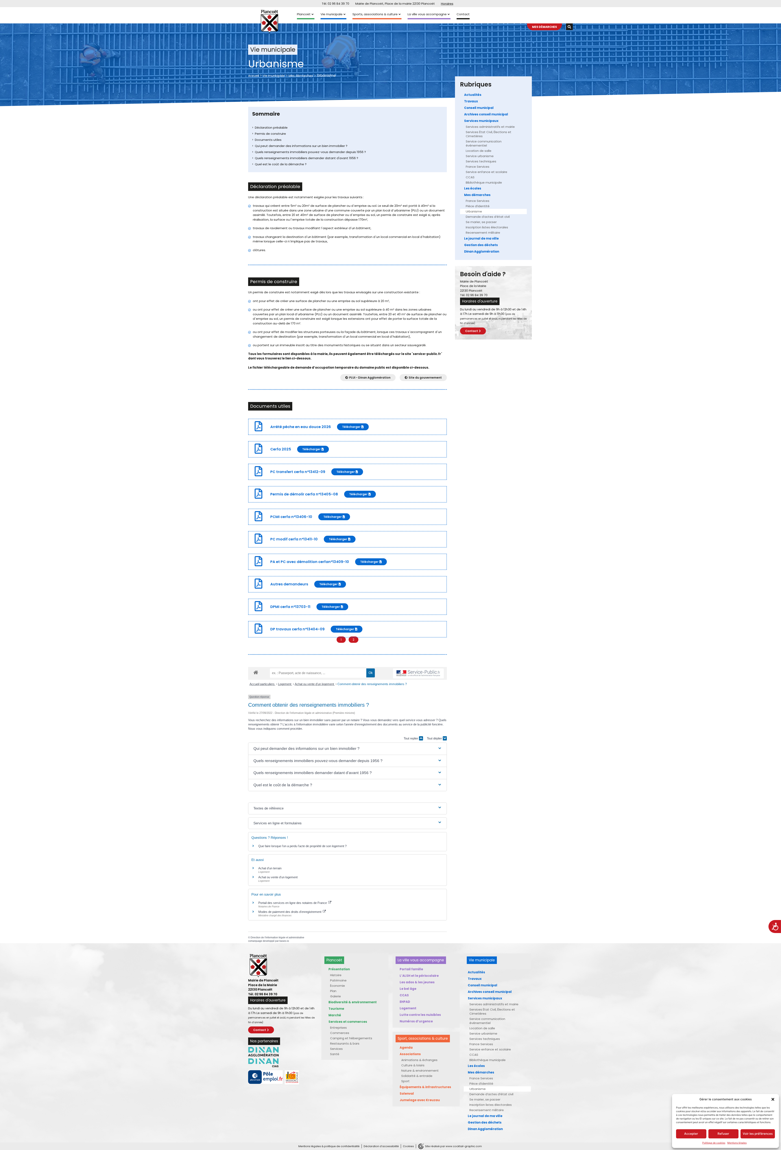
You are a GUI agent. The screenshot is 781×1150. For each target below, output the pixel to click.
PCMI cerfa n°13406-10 (291, 516)
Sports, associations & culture (375, 14)
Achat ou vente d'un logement (315, 684)
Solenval (407, 1093)
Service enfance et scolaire (486, 172)
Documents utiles (268, 140)
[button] (773, 1099)
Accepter (691, 1134)
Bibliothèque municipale (484, 182)
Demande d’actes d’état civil (488, 217)
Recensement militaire (483, 232)
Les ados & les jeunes (417, 982)
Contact (463, 14)
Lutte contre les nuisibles (420, 1015)
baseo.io (284, 941)
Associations (410, 1054)
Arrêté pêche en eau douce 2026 (300, 426)
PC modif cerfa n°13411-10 (294, 539)
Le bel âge (408, 989)
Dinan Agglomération (481, 251)
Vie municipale (332, 14)
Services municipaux (481, 121)
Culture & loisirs (412, 1065)
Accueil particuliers (262, 684)
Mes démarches (301, 75)
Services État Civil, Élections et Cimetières (488, 134)
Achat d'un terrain (269, 868)
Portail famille (411, 969)
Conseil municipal (479, 108)
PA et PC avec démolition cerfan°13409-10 (309, 561)
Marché (334, 1015)
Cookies (408, 1146)
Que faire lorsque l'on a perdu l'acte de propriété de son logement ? (302, 846)
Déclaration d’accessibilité (381, 1146)
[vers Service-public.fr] (418, 673)
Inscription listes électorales (487, 227)
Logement (285, 684)
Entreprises (338, 1027)
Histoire (335, 975)
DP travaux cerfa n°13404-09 (297, 629)
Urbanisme (474, 211)
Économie (337, 986)
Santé (334, 1054)
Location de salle (478, 151)
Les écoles (472, 188)
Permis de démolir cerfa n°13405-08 (304, 494)
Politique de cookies (713, 1142)
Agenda (406, 1047)
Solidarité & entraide (416, 1076)
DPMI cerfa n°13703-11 (290, 606)
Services (336, 1049)
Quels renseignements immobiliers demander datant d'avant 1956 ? (306, 158)
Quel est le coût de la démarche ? (281, 164)
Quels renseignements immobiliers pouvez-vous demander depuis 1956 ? (310, 152)
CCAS (470, 177)
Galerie (335, 996)
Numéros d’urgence (416, 1021)
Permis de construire (270, 133)
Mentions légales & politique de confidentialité (329, 1146)
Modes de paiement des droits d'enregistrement (290, 911)
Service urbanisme (480, 156)
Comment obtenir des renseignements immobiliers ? (372, 684)
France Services (477, 166)
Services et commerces (347, 1022)
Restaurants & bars (344, 1043)
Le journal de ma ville (481, 238)
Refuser (723, 1134)
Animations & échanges (419, 1060)
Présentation (339, 969)
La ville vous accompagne (427, 14)
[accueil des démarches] (255, 672)
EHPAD (405, 1002)
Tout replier (411, 738)
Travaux (471, 101)
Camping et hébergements (351, 1038)
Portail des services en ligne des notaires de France (293, 903)
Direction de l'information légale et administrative (277, 937)
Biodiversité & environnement (352, 1002)
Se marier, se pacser (481, 222)
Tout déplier (435, 738)
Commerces (339, 1033)
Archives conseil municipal (486, 114)
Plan (333, 991)
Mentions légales (737, 1142)
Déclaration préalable (271, 127)
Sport (405, 1081)
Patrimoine (338, 980)
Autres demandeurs (289, 584)
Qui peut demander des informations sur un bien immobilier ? (301, 146)
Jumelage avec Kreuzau (420, 1100)
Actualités (472, 95)
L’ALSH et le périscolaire (419, 976)
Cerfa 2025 (280, 449)
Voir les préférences (758, 1134)
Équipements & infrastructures (425, 1087)
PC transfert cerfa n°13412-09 (297, 471)
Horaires (447, 3)
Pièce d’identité (478, 206)
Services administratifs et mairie (490, 127)
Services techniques (481, 161)
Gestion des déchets (481, 245)
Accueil (253, 75)
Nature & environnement (420, 1070)
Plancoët (304, 14)
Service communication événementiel (484, 143)
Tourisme (336, 1009)
